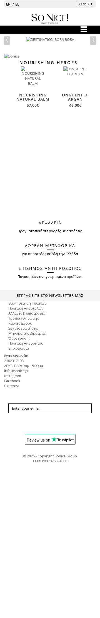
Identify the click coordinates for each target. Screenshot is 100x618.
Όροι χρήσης (19, 338)
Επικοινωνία (18, 348)
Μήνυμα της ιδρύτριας (27, 333)
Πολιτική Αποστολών (25, 308)
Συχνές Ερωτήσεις (23, 328)
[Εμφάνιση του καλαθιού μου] (72, 4)
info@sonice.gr (16, 370)
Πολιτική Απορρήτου (25, 343)
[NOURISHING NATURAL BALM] (33, 78)
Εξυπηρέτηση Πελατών (27, 303)
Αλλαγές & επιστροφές (26, 313)
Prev (7, 39)
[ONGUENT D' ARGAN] (75, 78)
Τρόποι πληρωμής (23, 318)
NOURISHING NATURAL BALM (32, 97)
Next (93, 39)
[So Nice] (50, 18)
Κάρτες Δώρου (20, 323)
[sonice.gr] (51, 129)
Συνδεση (85, 4)
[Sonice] (50, 145)
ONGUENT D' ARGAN (75, 97)
